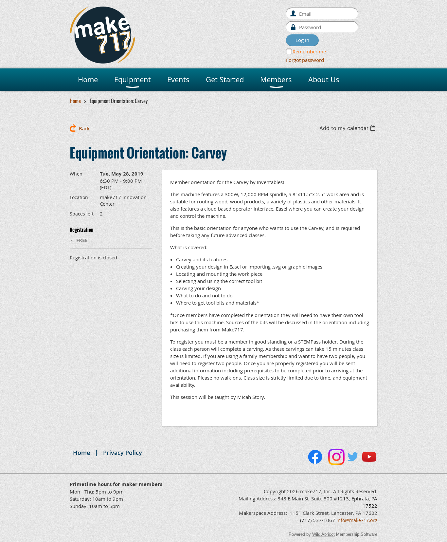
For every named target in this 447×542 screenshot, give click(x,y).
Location (79, 197)
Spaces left (82, 214)
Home (75, 100)
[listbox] (348, 128)
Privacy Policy (122, 453)
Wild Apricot (323, 534)
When (76, 174)
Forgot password (305, 60)
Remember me (309, 51)
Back (84, 128)
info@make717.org (356, 520)
